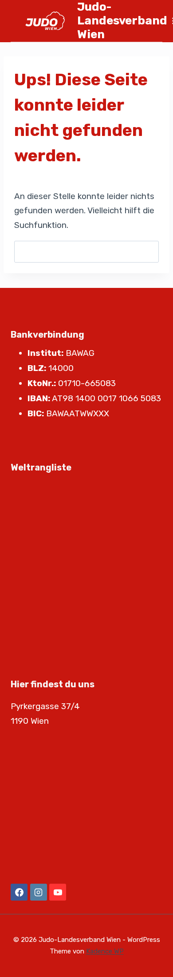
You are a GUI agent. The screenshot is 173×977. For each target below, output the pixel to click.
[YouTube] (57, 892)
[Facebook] (19, 892)
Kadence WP (105, 951)
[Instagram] (38, 892)
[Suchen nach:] (86, 252)
